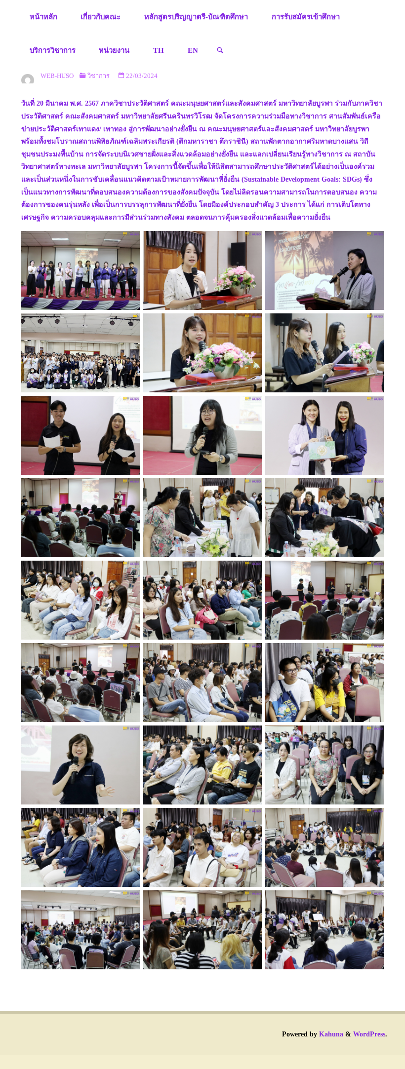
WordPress (369, 1034)
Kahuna (330, 1034)
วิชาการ (98, 76)
